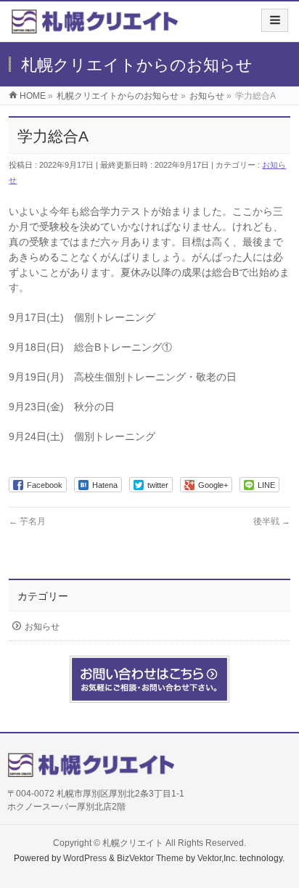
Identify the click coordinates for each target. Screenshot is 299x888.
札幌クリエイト (132, 843)
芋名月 (27, 521)
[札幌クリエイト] (94, 26)
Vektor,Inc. (217, 858)
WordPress (85, 858)
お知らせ (42, 627)
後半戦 (271, 521)
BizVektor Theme (150, 858)
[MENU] (274, 20)
